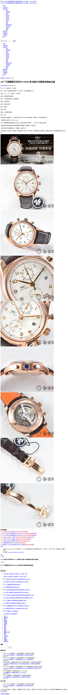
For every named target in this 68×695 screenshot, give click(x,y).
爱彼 (7, 13)
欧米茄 (7, 16)
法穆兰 (7, 28)
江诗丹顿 (8, 26)
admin (2, 85)
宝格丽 (5, 640)
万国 (7, 10)
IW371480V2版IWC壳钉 (17, 537)
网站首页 (3, 78)
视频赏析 (5, 34)
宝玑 (7, 29)
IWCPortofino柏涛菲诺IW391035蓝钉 (19, 535)
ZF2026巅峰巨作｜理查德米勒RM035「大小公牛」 (15, 672)
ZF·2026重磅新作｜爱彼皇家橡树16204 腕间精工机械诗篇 (16, 676)
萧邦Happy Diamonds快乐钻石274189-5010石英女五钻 (17, 544)
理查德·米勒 (8, 24)
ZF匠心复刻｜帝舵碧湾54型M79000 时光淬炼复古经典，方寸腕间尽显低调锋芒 (21, 663)
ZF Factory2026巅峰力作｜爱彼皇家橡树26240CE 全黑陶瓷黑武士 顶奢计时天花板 (22, 668)
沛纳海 (7, 15)
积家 (7, 21)
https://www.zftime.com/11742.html (16, 552)
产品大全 (5, 7)
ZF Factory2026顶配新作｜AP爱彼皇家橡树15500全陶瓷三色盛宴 (18, 655)
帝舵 (7, 23)
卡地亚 (7, 18)
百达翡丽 (8, 12)
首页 (4, 5)
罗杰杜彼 (6, 641)
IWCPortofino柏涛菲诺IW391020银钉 (19, 533)
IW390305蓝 (14, 531)
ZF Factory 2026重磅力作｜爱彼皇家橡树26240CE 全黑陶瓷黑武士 (18, 659)
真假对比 (5, 32)
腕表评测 (5, 8)
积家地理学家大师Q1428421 (13, 542)
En (3, 37)
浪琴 (5, 625)
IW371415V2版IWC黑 (16, 539)
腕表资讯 (5, 31)
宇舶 (5, 626)
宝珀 (5, 634)
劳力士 (5, 629)
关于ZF (5, 36)
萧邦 (5, 633)
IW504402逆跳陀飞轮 (15, 540)
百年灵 (7, 20)
